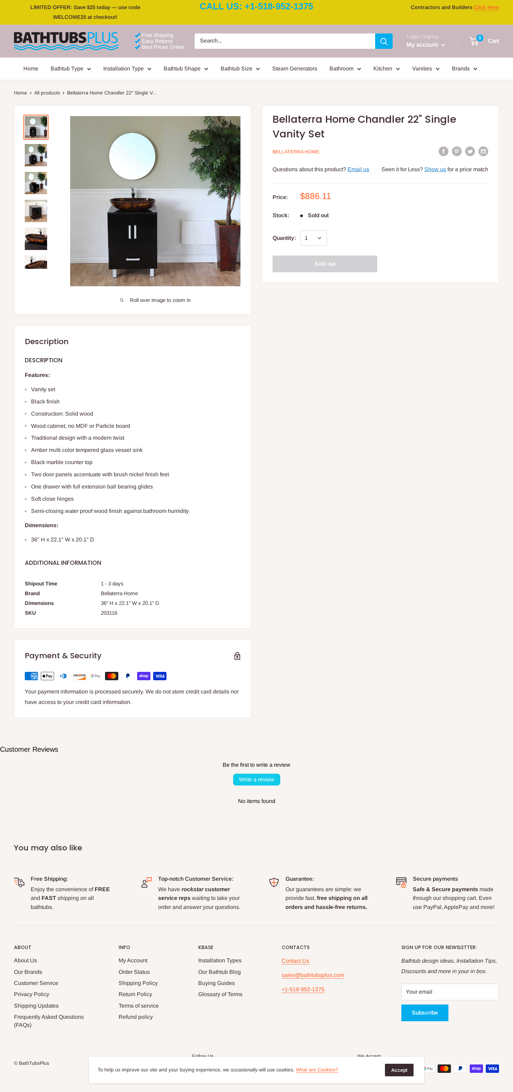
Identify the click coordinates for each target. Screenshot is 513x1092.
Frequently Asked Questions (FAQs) (49, 1020)
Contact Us (295, 961)
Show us (435, 169)
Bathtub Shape (182, 68)
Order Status (134, 972)
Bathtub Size (236, 68)
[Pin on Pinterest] (457, 151)
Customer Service (36, 983)
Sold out (324, 264)
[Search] (384, 41)
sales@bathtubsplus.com (313, 975)
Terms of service (139, 1006)
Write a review (256, 779)
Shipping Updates (36, 1006)
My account (423, 44)
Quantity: (284, 238)
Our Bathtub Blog (219, 972)
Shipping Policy (138, 983)
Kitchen (382, 68)
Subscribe (425, 1013)
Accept (399, 1070)
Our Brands (28, 972)
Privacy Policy (31, 994)
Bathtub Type (67, 68)
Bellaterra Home (296, 151)
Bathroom (341, 68)
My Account (133, 960)
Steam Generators (294, 68)
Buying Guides (216, 983)
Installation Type (123, 68)
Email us (358, 169)
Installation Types (219, 960)
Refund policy (136, 1017)
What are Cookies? (317, 1069)
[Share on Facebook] (443, 151)
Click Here (486, 7)
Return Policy (135, 994)
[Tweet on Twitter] (470, 151)
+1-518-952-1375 (303, 989)
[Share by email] (483, 151)
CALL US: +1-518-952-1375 (256, 6)
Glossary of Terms (220, 994)
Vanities (422, 68)
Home (30, 68)
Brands (461, 68)
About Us (25, 960)
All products (47, 93)
